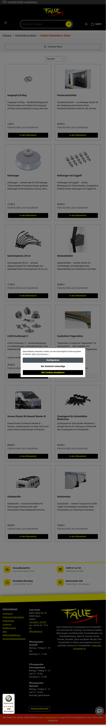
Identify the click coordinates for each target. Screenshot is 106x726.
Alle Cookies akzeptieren (53, 372)
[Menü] (13, 695)
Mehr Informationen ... (41, 354)
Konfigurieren (53, 360)
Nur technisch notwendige (53, 366)
